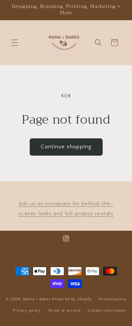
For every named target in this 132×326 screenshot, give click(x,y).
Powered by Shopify (72, 299)
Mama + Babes (37, 299)
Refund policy (112, 299)
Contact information (107, 310)
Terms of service (64, 310)
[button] (15, 43)
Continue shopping (66, 146)
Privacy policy (27, 310)
